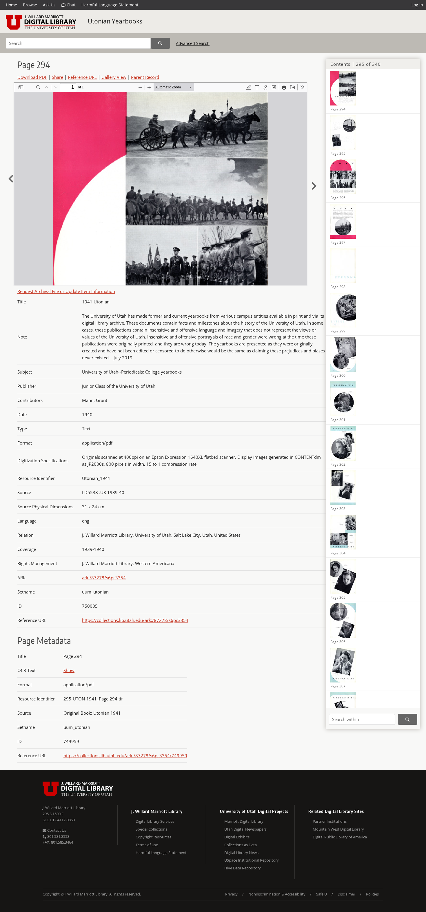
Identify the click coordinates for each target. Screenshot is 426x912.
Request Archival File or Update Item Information (66, 291)
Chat (70, 5)
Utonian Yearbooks (115, 21)
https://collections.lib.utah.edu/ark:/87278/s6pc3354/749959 (125, 755)
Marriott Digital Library (243, 821)
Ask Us (49, 5)
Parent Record (145, 77)
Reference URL (82, 77)
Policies (372, 894)
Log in (417, 5)
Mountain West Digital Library (338, 829)
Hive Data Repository (242, 868)
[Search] (160, 43)
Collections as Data (240, 844)
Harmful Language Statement (110, 5)
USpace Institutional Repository (251, 860)
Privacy (231, 894)
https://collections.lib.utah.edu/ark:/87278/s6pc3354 (135, 620)
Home (11, 5)
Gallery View (113, 77)
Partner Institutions (330, 821)
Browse (30, 5)
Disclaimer (346, 894)
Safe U (321, 894)
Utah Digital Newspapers (245, 829)
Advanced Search (193, 43)
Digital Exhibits (237, 837)
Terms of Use (147, 844)
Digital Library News (241, 852)
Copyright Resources (153, 837)
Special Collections (151, 829)
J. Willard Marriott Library (64, 807)
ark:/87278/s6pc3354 (104, 577)
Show (68, 670)
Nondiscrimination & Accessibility (276, 894)
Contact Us (56, 830)
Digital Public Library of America (340, 837)
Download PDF (32, 77)
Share (57, 77)
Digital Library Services (155, 821)
